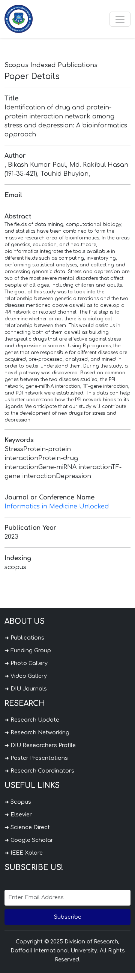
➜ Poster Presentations (36, 758)
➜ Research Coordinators (39, 771)
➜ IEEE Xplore (23, 853)
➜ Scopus (17, 802)
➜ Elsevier (18, 815)
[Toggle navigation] (120, 19)
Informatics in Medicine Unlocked (56, 506)
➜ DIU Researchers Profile (40, 745)
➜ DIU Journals (25, 689)
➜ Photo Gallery (26, 663)
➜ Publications (24, 638)
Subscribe (67, 917)
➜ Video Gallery (25, 676)
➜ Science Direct (27, 827)
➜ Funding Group (27, 650)
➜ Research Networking (36, 732)
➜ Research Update (31, 720)
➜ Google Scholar (28, 840)
